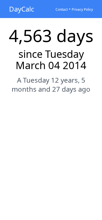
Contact (62, 9)
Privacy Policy (82, 9)
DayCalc (21, 9)
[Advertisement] (51, 153)
